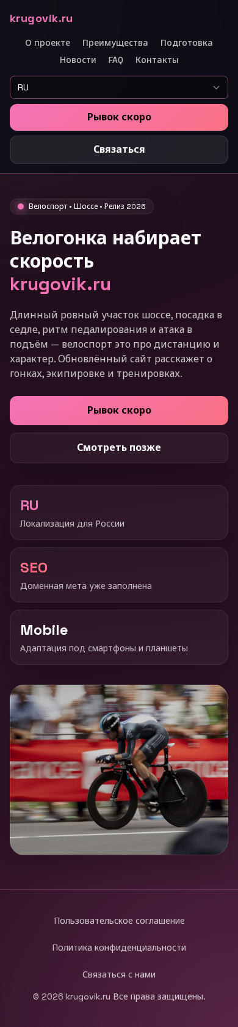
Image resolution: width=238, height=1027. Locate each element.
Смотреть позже (119, 447)
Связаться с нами (119, 974)
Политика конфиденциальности (119, 947)
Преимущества (115, 42)
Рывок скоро (119, 117)
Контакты (157, 59)
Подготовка (186, 42)
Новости (78, 59)
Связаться (119, 149)
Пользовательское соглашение (119, 920)
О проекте (47, 42)
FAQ (116, 59)
